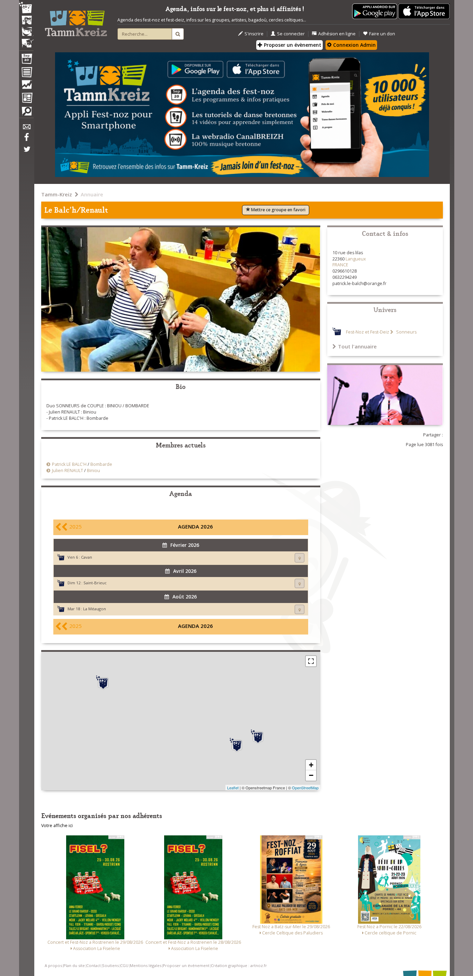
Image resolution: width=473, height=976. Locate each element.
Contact (93, 965)
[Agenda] (26, 60)
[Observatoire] (26, 86)
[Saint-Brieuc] (258, 736)
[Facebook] (26, 139)
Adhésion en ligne (337, 34)
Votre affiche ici (57, 825)
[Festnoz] (26, 8)
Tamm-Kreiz (56, 194)
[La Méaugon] (237, 745)
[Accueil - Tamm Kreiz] (75, 21)
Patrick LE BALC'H (69, 464)
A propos (53, 965)
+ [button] (311, 765)
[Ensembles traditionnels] (26, 40)
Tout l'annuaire (357, 346)
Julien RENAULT (67, 470)
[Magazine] (26, 98)
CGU (124, 965)
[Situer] (299, 557)
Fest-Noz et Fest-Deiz (367, 332)
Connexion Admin (354, 45)
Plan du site (74, 965)
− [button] (311, 775)
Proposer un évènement (291, 45)
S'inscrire (254, 34)
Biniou (93, 470)
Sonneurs (406, 332)
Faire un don (382, 34)
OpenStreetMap (305, 787)
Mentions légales (145, 965)
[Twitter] (26, 152)
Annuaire (92, 194)
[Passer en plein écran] (311, 661)
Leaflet (233, 787)
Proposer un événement (186, 965)
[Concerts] (26, 21)
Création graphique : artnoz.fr (239, 965)
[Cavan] (103, 682)
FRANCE (340, 265)
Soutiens (110, 965)
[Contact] (26, 128)
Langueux (356, 259)
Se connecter (291, 34)
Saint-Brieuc (95, 582)
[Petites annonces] (26, 113)
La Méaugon (94, 608)
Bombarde (101, 464)
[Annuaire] (26, 73)
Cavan (86, 557)
